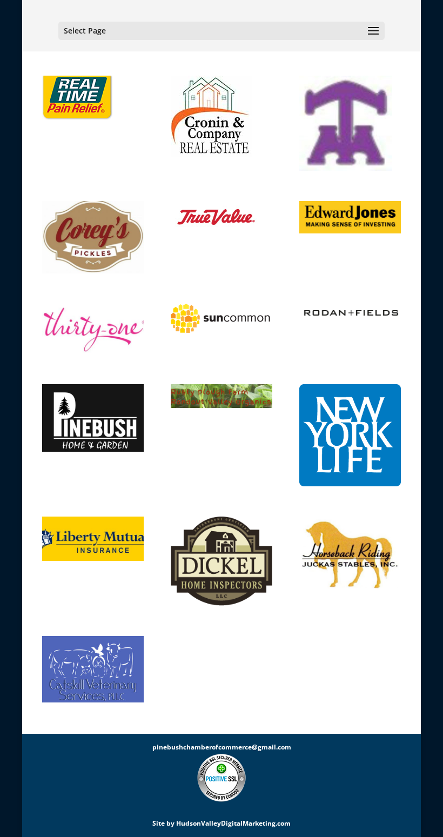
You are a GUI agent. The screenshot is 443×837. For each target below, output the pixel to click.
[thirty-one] (93, 331)
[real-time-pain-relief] (93, 99)
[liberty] (93, 540)
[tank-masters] (350, 125)
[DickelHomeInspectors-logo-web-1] (221, 563)
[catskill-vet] (93, 671)
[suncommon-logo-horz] (221, 320)
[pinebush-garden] (93, 420)
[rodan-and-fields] (350, 314)
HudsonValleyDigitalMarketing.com (233, 823)
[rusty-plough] (221, 397)
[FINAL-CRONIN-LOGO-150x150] (221, 118)
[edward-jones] (350, 219)
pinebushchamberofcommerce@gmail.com (221, 747)
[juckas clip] (350, 554)
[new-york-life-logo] (350, 437)
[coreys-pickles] (93, 239)
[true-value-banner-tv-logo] (221, 216)
